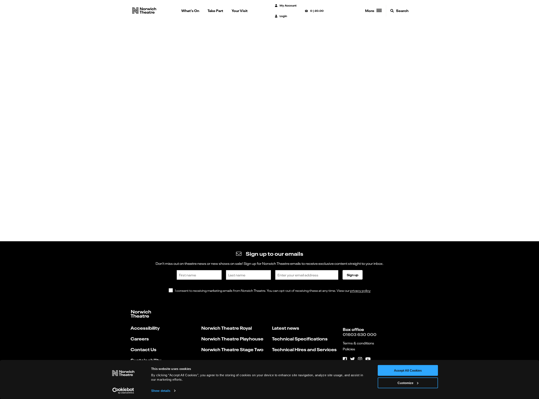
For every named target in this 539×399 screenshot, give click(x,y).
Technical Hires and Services (304, 349)
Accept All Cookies (408, 370)
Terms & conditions (358, 343)
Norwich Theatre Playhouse (232, 338)
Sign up (352, 275)
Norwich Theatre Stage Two (232, 349)
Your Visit (240, 10)
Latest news (285, 328)
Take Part (215, 10)
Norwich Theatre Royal (226, 328)
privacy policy (360, 290)
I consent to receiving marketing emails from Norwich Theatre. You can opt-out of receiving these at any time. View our (273, 290)
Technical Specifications (300, 338)
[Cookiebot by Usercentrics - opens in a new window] (123, 391)
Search (401, 10)
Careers (140, 338)
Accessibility (145, 328)
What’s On (190, 10)
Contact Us (143, 349)
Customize (405, 383)
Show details (160, 390)
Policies (349, 349)
